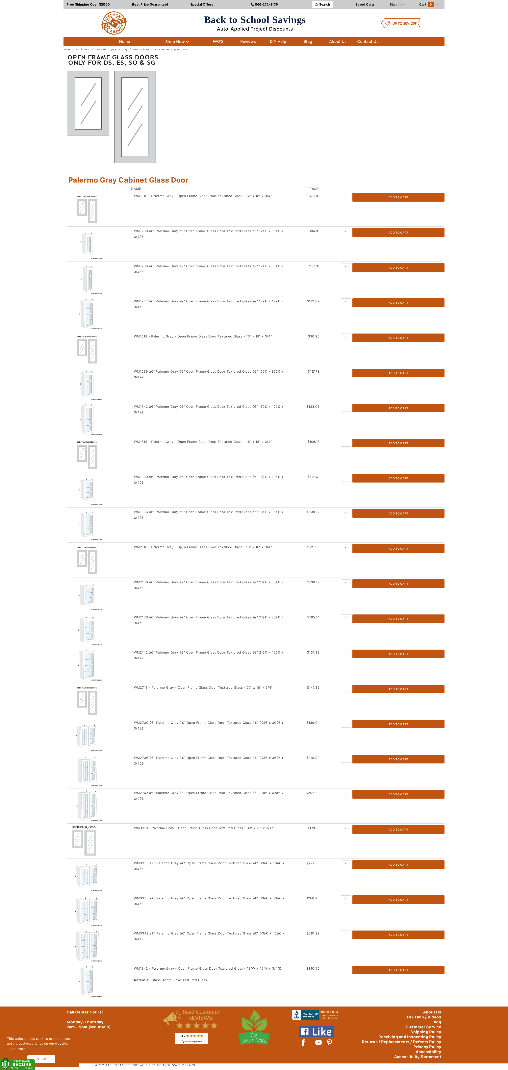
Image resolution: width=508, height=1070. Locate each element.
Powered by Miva (183, 1065)
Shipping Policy (426, 1032)
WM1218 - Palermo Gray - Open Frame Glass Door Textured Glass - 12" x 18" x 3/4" (203, 196)
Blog (308, 41)
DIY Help (278, 41)
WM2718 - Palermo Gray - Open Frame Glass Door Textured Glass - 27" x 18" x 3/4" (203, 687)
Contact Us (367, 41)
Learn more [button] (16, 1049)
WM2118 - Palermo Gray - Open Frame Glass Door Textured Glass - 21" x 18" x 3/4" (203, 547)
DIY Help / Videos (424, 1017)
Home (124, 41)
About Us (338, 41)
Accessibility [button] (428, 1051)
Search (324, 4)
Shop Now (175, 41)
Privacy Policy (427, 1046)
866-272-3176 (266, 4)
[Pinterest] (329, 1042)
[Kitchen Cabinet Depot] (114, 23)
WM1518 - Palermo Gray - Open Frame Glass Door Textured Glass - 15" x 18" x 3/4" (203, 336)
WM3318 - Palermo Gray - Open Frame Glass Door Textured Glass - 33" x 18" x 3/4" (203, 828)
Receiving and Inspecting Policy (409, 1036)
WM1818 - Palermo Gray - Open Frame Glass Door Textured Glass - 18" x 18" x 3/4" (203, 442)
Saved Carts (365, 4)
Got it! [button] (41, 1059)
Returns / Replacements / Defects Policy (401, 1041)
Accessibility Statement (417, 1056)
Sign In (395, 4)
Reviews (248, 41)
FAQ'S (218, 41)
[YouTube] (318, 1042)
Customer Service (423, 1027)
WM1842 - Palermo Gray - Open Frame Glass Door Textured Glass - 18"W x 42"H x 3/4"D (208, 968)
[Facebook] (303, 1042)
